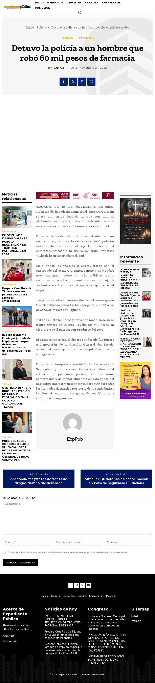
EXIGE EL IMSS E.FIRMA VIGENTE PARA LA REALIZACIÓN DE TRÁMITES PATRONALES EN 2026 (14, 244)
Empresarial (9, 231)
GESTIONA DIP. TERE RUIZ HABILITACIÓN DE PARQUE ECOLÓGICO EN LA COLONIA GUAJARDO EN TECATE (16, 397)
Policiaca (43, 27)
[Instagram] (76, 585)
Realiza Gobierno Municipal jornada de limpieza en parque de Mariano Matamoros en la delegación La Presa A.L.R (16, 344)
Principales (86, 37)
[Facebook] (64, 82)
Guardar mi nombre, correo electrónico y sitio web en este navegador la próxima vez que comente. (67, 552)
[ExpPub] (75, 423)
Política (6, 384)
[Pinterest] (82, 82)
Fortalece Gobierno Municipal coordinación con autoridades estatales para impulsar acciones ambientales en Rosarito (107, 622)
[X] (73, 82)
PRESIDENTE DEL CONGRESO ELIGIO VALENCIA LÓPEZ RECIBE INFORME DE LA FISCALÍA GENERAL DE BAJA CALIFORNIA (16, 450)
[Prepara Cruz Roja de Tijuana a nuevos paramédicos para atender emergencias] (17, 270)
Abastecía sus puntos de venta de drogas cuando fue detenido (38, 481)
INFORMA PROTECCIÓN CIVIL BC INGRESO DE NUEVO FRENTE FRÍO (106, 659)
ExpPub (59, 67)
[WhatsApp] (91, 82)
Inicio (30, 27)
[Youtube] (88, 585)
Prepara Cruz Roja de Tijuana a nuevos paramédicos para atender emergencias (16, 295)
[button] (80, 13)
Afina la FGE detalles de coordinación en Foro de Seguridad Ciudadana (116, 481)
